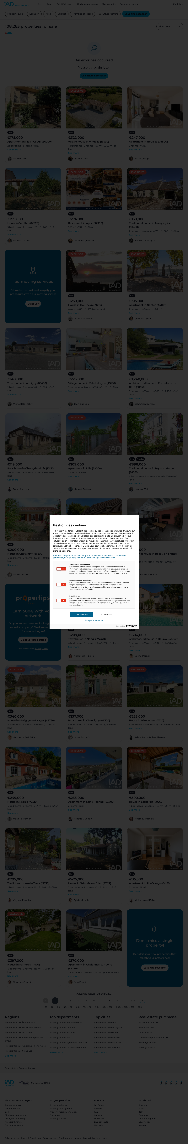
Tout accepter (81, 614)
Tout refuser (106, 614)
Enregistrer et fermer (94, 620)
